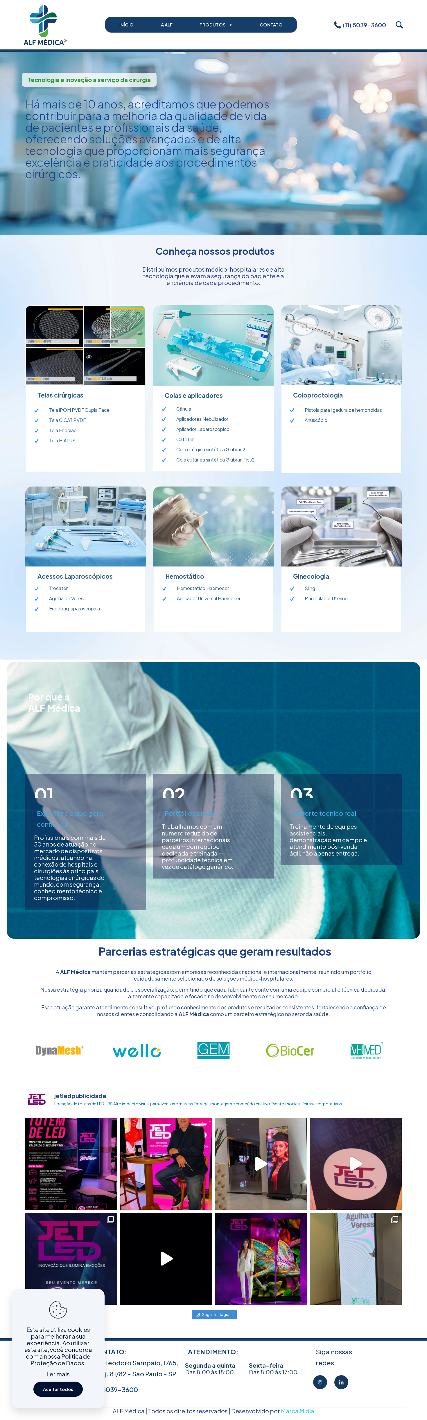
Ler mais (58, 1374)
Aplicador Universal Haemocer (209, 598)
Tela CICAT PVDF (67, 420)
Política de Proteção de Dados (61, 1359)
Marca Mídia (297, 1410)
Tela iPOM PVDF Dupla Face (79, 410)
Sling (310, 588)
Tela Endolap (63, 430)
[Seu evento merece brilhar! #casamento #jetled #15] (261, 1164)
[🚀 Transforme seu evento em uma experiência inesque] (71, 1164)
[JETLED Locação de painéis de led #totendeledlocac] (166, 1259)
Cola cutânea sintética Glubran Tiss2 (215, 460)
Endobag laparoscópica (74, 608)
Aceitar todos (58, 1389)
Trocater (58, 588)
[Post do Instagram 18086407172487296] (356, 1259)
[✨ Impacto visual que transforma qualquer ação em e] (71, 1259)
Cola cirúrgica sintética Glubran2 (210, 449)
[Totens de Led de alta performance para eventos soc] (166, 1164)
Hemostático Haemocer (203, 588)
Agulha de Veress (67, 598)
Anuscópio (316, 420)
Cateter (185, 439)
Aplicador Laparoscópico (202, 429)
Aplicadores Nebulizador (202, 419)
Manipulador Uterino (326, 598)
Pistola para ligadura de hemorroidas (343, 410)
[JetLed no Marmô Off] (356, 1164)
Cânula (183, 409)
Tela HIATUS (62, 440)
